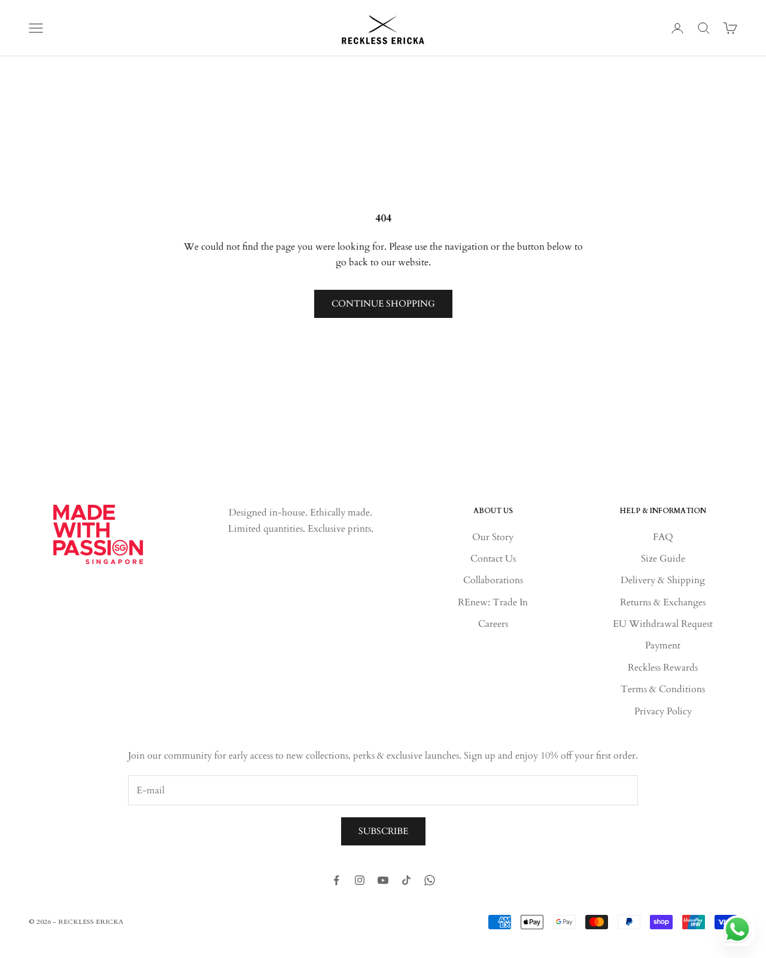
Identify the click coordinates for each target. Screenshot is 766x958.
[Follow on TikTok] (406, 880)
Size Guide (663, 558)
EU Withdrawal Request (663, 623)
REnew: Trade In (493, 602)
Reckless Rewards (663, 667)
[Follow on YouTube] (383, 880)
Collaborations (493, 580)
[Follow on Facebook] (336, 880)
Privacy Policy (663, 711)
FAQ (663, 537)
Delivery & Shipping (663, 580)
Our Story (492, 537)
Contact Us (493, 558)
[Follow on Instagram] (360, 880)
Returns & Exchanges (663, 602)
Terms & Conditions (663, 689)
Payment (662, 645)
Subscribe (383, 831)
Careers (493, 623)
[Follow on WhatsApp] (430, 880)
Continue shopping (383, 304)
